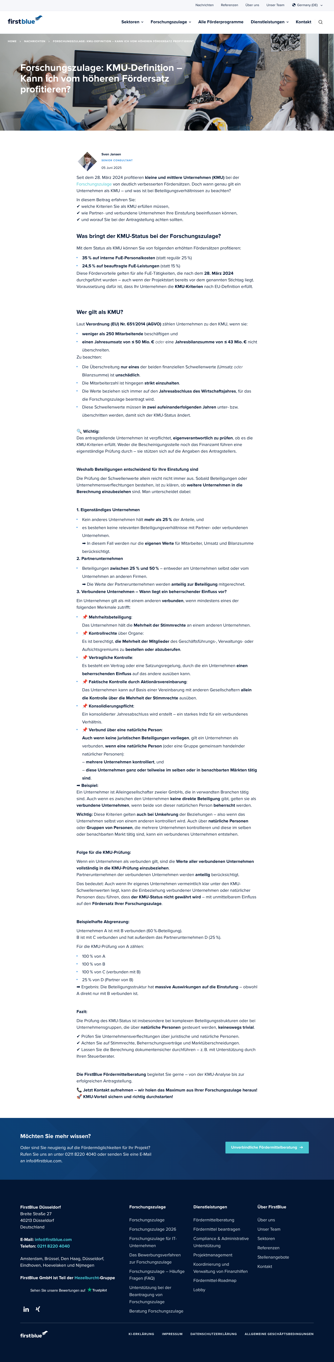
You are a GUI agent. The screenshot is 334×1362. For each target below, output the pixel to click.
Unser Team (275, 5)
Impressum (172, 1334)
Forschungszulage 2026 (152, 1229)
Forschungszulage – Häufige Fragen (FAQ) (157, 1275)
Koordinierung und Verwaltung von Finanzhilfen (220, 1268)
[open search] (321, 22)
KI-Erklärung (141, 1334)
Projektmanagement (212, 1255)
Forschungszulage (169, 22)
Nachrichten (205, 5)
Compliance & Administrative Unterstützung (221, 1242)
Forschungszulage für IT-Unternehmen (153, 1242)
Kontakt (303, 22)
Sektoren (131, 22)
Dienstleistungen (268, 22)
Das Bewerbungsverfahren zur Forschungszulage (155, 1258)
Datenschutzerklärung (213, 1334)
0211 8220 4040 (80, 1154)
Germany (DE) (307, 5)
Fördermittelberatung (213, 1220)
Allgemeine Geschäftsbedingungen (279, 1334)
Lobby (199, 1290)
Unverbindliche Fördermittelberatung (264, 1147)
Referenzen (229, 5)
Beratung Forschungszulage (156, 1311)
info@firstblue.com (43, 1161)
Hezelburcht (87, 1278)
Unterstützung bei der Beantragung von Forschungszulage (150, 1295)
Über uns (252, 5)
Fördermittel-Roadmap (214, 1280)
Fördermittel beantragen (216, 1229)
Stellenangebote (273, 1257)
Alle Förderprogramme (221, 22)
